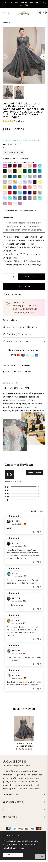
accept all (12, 855)
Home (5, 22)
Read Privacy (17, 848)
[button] (45, 4)
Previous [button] (5, 56)
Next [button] (43, 56)
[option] (24, 55)
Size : (12, 145)
